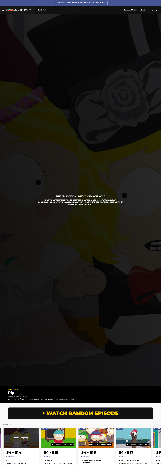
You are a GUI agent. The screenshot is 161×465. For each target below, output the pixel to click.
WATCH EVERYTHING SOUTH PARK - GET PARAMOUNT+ (81, 3)
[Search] (156, 10)
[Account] (151, 10)
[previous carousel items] (4, 445)
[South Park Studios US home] (19, 10)
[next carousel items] (156, 445)
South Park (13, 389)
